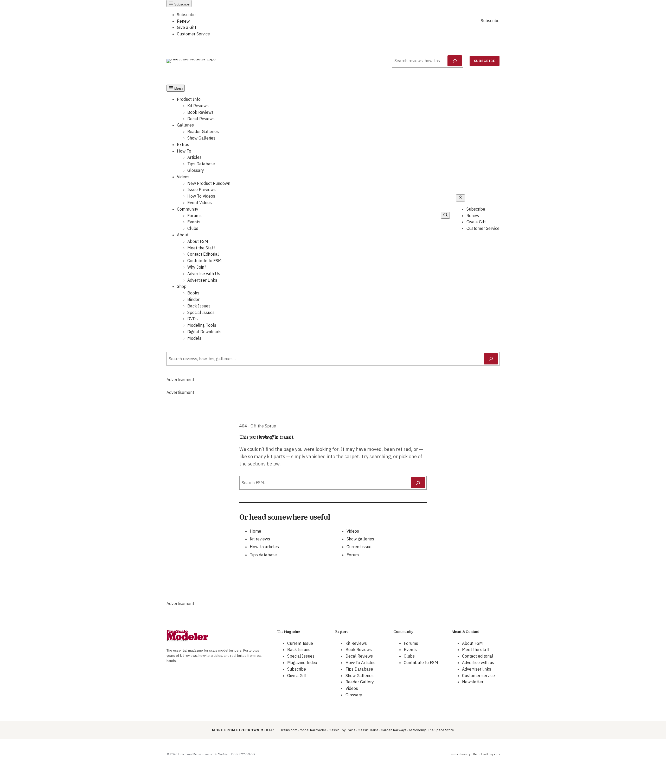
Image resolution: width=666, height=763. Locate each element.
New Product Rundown (208, 183)
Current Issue (300, 643)
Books (193, 292)
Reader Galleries (203, 131)
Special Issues (201, 312)
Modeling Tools (201, 325)
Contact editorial (477, 656)
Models (194, 338)
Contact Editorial (203, 254)
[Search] (454, 61)
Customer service (478, 675)
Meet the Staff (201, 247)
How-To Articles (360, 662)
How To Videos (201, 196)
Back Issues (198, 305)
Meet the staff (475, 649)
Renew (183, 21)
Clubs (192, 228)
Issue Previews (201, 189)
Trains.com (289, 730)
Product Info (189, 99)
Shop (182, 286)
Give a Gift (186, 27)
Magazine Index (302, 662)
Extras (183, 144)
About (182, 234)
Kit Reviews (198, 105)
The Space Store (441, 730)
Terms (453, 754)
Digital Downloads (204, 331)
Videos (183, 176)
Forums (194, 215)
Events (193, 221)
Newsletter (472, 681)
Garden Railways (393, 730)
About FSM (197, 241)
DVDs (192, 318)
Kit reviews (260, 538)
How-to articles (264, 546)
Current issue (359, 546)
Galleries (185, 125)
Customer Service (193, 33)
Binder (193, 299)
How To (184, 151)
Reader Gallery (359, 681)
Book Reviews (200, 112)
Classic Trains (368, 730)
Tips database (263, 554)
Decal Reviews (201, 118)
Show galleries (360, 538)
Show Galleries (201, 138)
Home (255, 531)
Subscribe (186, 14)
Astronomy (417, 730)
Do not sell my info (486, 754)
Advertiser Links (202, 280)
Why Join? (196, 267)
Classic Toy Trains (342, 730)
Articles (194, 157)
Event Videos (199, 202)
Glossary (195, 170)
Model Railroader (313, 730)
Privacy (465, 754)
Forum (353, 554)
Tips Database (201, 163)
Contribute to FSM (204, 260)
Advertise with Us (203, 273)
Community (187, 209)
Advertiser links (476, 669)
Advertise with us (478, 662)
